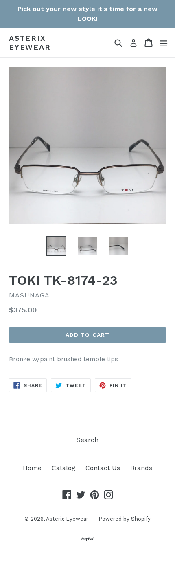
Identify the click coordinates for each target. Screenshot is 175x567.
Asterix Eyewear (30, 42)
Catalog (63, 468)
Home (32, 468)
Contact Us (102, 468)
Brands (141, 468)
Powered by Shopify (124, 519)
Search (87, 440)
